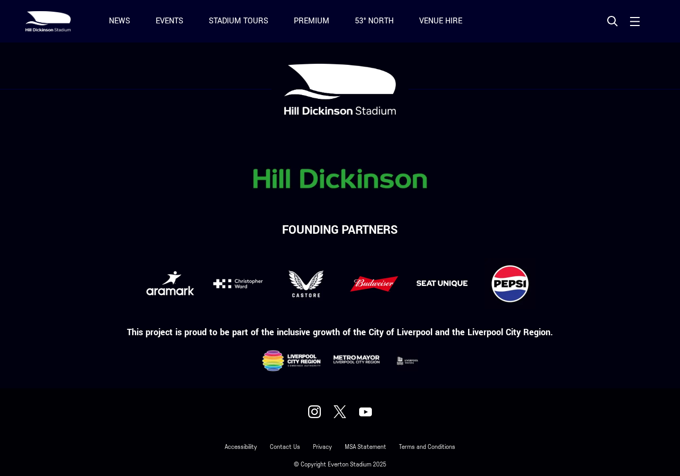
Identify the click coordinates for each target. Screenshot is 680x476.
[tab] (612, 21)
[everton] (365, 411)
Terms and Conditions (427, 447)
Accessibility (241, 447)
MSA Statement (365, 447)
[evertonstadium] (314, 411)
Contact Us (285, 447)
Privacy (322, 447)
